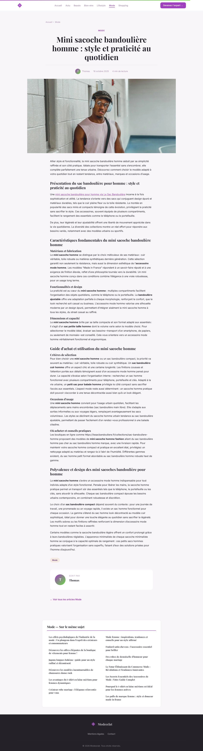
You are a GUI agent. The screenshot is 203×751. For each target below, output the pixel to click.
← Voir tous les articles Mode (65, 599)
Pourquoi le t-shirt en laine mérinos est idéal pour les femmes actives (129, 688)
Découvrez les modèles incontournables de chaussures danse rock (71, 671)
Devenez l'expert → (173, 5)
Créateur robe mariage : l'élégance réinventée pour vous (72, 691)
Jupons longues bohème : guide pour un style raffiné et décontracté (72, 661)
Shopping (123, 5)
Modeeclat (105, 724)
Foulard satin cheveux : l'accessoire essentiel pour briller (129, 648)
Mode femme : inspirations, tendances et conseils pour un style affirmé (127, 638)
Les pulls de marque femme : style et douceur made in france (129, 698)
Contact (111, 734)
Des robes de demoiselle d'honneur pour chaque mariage (127, 658)
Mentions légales (96, 734)
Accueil (58, 5)
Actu (68, 5)
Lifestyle (101, 5)
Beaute (77, 5)
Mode (112, 5)
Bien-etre (88, 5)
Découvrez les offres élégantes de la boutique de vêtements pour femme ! (72, 652)
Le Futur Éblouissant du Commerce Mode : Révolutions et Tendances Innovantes (128, 668)
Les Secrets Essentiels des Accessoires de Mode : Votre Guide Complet (127, 678)
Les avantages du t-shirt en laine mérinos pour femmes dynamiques (73, 681)
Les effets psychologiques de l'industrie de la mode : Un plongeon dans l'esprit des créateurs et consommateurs (73, 640)
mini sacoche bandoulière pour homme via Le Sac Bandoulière (90, 194)
